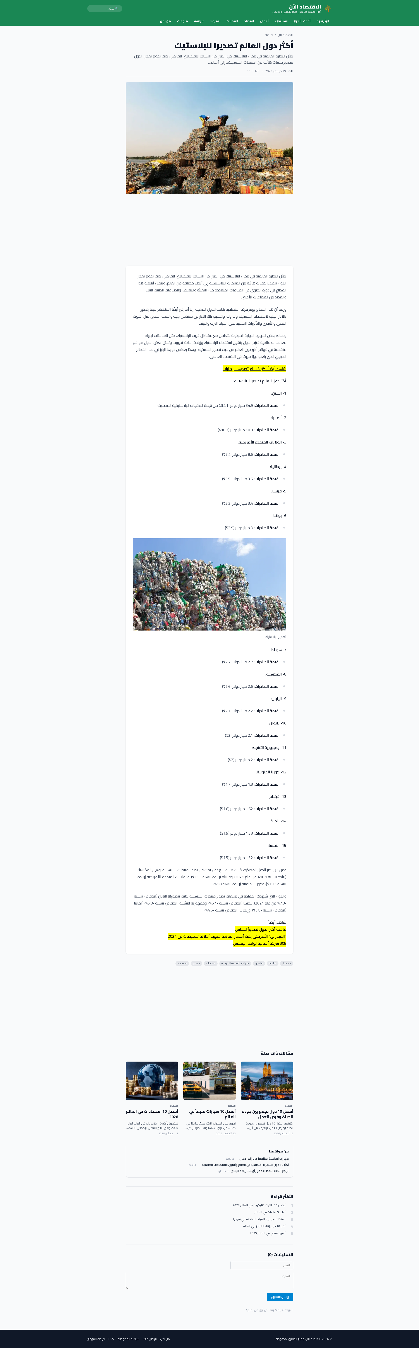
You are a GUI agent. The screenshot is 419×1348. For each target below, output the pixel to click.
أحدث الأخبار (302, 21)
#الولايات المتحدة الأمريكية (235, 963)
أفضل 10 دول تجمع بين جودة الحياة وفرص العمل (267, 1114)
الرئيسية (323, 21)
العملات (232, 21)
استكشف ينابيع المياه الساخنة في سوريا (259, 1219)
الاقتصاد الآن (285, 35)
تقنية (215, 21)
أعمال (264, 21)
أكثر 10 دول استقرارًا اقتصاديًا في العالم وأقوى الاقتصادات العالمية (245, 1165)
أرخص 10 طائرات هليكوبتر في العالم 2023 (259, 1205)
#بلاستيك (182, 963)
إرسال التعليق (280, 1297)
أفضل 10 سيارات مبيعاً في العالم (212, 1114)
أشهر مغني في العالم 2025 (267, 1233)
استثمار (281, 21)
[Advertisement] (209, 229)
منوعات (182, 21)
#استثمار (286, 963)
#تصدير (196, 963)
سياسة (199, 21)
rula (290, 71)
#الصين (259, 963)
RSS (111, 1339)
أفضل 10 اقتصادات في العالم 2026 (152, 1114)
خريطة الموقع (96, 1339)
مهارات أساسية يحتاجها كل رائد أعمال (264, 1158)
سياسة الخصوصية (128, 1339)
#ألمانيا (272, 963)
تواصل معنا (150, 1339)
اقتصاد (249, 21)
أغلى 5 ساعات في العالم (269, 1212)
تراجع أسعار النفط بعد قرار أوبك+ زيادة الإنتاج (260, 1171)
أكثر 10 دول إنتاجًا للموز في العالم (264, 1226)
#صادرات (210, 963)
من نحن (165, 21)
